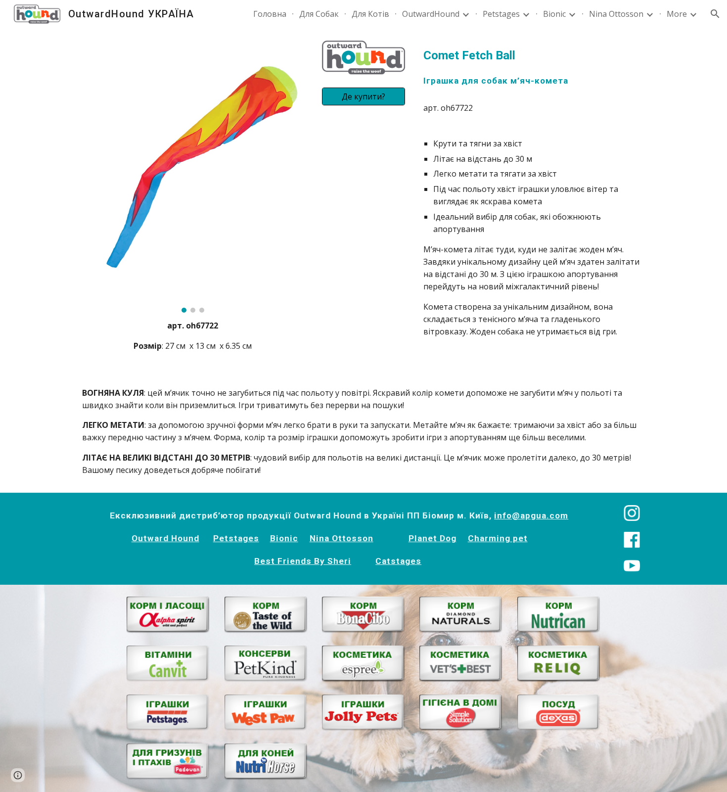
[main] (193, 336)
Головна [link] (269, 13)
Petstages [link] (501, 13)
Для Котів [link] (370, 13)
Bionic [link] (554, 13)
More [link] (677, 13)
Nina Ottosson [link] (616, 13)
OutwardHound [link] (430, 13)
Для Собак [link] (319, 13)
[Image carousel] (193, 176)
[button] (715, 14)
